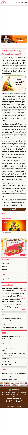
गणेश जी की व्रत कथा (7, 232)
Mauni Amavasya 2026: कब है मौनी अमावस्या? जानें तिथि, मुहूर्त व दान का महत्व (14, 289)
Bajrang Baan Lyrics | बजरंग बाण (10, 379)
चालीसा (13, 393)
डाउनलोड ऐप (15, 209)
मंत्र (17, 395)
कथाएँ (3, 395)
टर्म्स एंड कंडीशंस (17, 399)
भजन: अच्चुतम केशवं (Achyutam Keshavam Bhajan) (12, 349)
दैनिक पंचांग (4, 270)
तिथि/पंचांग (23, 393)
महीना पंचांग (4, 267)
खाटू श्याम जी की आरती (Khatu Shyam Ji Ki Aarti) (13, 279)
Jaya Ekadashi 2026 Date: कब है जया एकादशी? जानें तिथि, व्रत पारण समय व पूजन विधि (14, 300)
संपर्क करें (9, 399)
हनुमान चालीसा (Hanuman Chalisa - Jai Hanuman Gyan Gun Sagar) (14, 375)
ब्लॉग (14, 397)
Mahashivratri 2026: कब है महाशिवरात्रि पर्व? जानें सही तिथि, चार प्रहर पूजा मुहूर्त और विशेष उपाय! (14, 307)
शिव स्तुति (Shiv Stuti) (7, 359)
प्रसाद (7, 395)
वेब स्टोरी (8, 393)
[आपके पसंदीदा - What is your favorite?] (15, 3)
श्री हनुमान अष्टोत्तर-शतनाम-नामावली (9, 324)
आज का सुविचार (5, 264)
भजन (18, 393)
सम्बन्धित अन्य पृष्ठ (6, 218)
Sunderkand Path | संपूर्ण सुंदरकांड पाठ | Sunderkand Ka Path (11, 338)
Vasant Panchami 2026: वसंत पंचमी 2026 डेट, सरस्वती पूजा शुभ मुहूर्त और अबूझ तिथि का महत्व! (14, 295)
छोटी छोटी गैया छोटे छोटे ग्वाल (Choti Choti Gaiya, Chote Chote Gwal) (13, 355)
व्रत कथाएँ (4, 45)
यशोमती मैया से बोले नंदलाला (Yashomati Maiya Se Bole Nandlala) (13, 363)
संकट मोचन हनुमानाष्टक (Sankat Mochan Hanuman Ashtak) (11, 320)
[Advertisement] (14, 20)
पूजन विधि (13, 395)
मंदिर (21, 395)
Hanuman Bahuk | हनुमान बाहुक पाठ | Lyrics (12, 327)
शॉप (3, 393)
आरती (25, 395)
